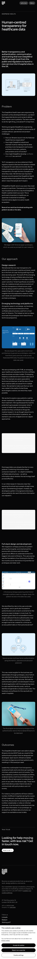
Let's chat (24, 3)
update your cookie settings (11, 448)
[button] (32, 3)
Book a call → (7, 850)
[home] (3, 3)
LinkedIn (5, 917)
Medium (4, 920)
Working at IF (6, 922)
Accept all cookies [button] (18, 945)
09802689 (13, 907)
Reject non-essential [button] (18, 950)
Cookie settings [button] (18, 955)
